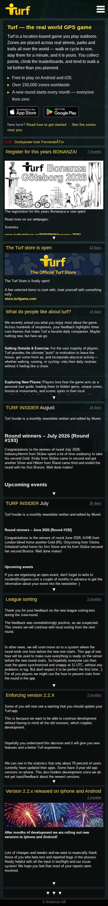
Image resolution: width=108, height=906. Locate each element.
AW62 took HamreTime (32, 142)
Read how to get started (46, 124)
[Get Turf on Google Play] (61, 111)
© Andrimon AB (54, 902)
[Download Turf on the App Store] (23, 111)
